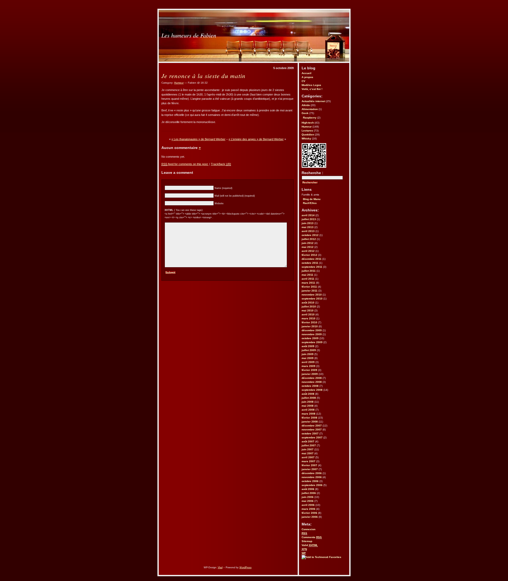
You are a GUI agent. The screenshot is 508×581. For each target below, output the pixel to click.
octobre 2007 (310, 433)
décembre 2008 (312, 377)
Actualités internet (313, 101)
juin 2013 (308, 223)
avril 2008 (308, 409)
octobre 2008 (310, 385)
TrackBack (221, 164)
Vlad (220, 567)
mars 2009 (308, 366)
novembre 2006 (312, 477)
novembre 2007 (312, 429)
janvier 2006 (310, 516)
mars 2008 (308, 413)
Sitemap (307, 541)
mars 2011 (308, 282)
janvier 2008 (310, 421)
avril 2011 (308, 278)
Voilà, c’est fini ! (312, 89)
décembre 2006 (312, 473)
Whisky (306, 138)
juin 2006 (308, 497)
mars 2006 (308, 508)
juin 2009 (308, 354)
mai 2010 (308, 310)
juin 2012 (308, 243)
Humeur (307, 126)
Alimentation (310, 109)
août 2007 (308, 441)
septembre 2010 (312, 298)
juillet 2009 (309, 350)
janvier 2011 (310, 290)
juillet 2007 (309, 445)
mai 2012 (308, 247)
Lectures (307, 130)
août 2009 (308, 346)
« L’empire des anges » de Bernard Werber (256, 139)
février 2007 (309, 465)
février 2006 (309, 512)
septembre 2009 (312, 342)
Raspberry (309, 117)
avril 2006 (308, 504)
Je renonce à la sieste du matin (203, 75)
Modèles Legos (311, 85)
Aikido (306, 105)
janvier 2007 (310, 469)
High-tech (308, 122)
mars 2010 (308, 318)
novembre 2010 (312, 294)
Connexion (308, 529)
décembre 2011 (311, 258)
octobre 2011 (310, 262)
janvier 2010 (310, 326)
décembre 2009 (312, 330)
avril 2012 (308, 250)
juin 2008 (308, 401)
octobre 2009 (310, 338)
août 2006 (308, 489)
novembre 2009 (312, 334)
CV (303, 81)
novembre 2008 (312, 381)
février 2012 (309, 254)
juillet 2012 (309, 239)
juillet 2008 (309, 397)
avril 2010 (308, 314)
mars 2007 (308, 461)
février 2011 (309, 286)
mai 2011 (307, 274)
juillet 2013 (309, 219)
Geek (305, 113)
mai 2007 (308, 453)
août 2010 (308, 302)
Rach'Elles (310, 203)
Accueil (306, 73)
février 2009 (309, 370)
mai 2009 (308, 358)
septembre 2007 (312, 437)
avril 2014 (308, 215)
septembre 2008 (312, 389)
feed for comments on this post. (184, 164)
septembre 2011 (312, 266)
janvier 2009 (310, 374)
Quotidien (308, 134)
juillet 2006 (309, 493)
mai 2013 (308, 227)
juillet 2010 (309, 306)
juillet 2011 (309, 270)
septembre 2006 (312, 485)
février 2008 (309, 417)
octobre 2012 (310, 235)
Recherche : (312, 173)
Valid (310, 545)
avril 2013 (308, 231)
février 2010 (309, 322)
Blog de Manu (311, 199)
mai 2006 (308, 501)
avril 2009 (308, 362)
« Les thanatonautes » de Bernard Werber (198, 139)
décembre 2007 (312, 425)
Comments (312, 537)
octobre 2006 (310, 481)
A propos (307, 77)
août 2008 (308, 393)
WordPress (245, 567)
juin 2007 (308, 449)
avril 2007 (308, 457)
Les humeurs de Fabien (188, 35)
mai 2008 (308, 405)
